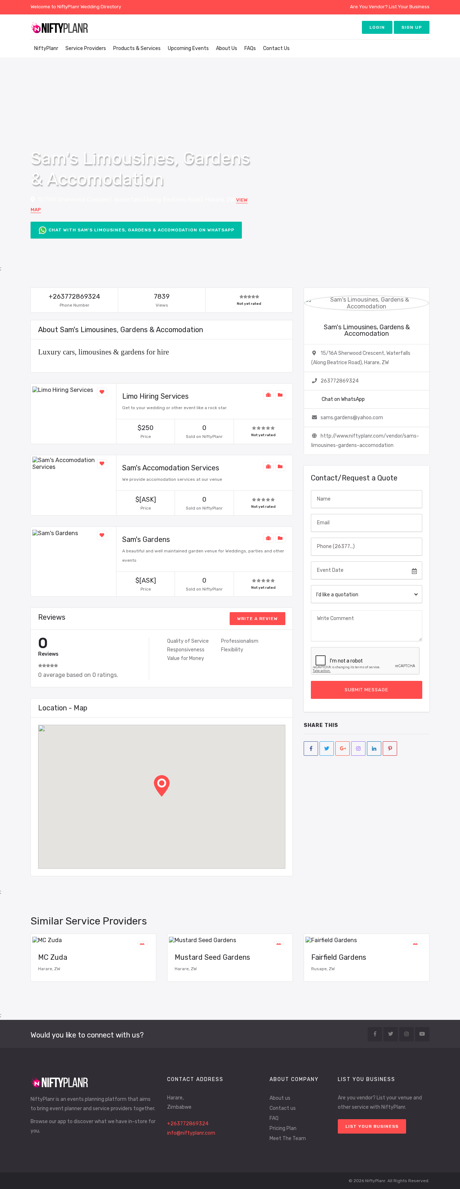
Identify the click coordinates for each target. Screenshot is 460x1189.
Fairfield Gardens (338, 957)
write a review (257, 618)
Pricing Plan (283, 1128)
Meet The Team (288, 1138)
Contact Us (276, 48)
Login (377, 27)
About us (280, 1098)
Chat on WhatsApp (343, 399)
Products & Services (137, 48)
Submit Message (366, 689)
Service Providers (85, 48)
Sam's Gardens (146, 539)
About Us (226, 48)
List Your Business (409, 6)
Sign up (411, 27)
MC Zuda (52, 957)
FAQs (250, 48)
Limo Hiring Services (155, 396)
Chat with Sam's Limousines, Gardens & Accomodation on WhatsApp (140, 229)
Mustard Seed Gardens (212, 957)
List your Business (372, 1126)
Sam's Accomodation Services (170, 468)
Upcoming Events (188, 48)
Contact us (283, 1108)
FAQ (274, 1118)
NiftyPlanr (46, 48)
